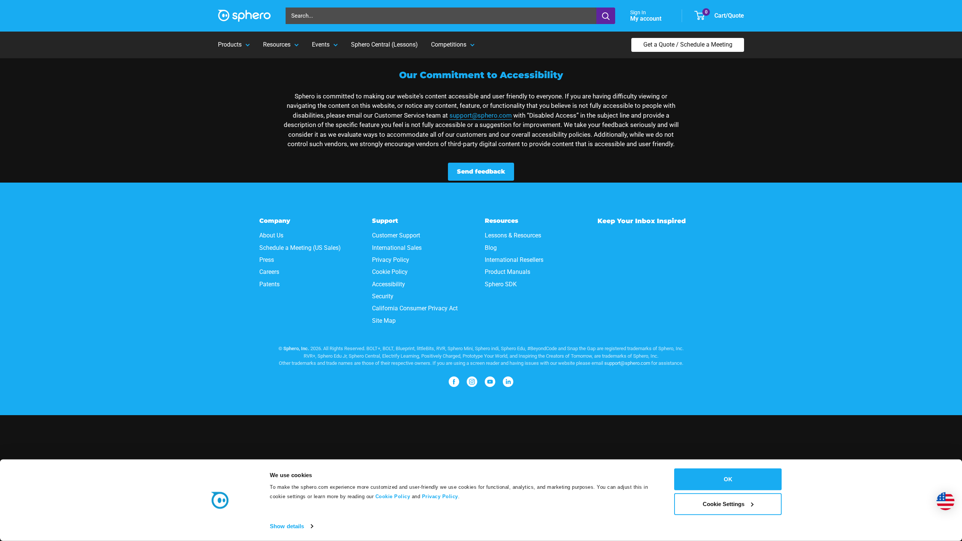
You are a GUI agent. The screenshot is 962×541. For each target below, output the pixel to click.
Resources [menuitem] (276, 44)
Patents (269, 284)
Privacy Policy (440, 496)
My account (646, 18)
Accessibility (388, 284)
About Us (271, 235)
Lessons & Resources (513, 235)
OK (728, 479)
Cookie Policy (392, 496)
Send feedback (481, 171)
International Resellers (514, 259)
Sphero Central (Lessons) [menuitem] (384, 44)
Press (266, 259)
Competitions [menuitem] (448, 44)
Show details (287, 526)
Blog (491, 247)
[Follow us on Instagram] (472, 381)
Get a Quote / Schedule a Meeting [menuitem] (687, 44)
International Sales (397, 247)
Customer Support (396, 235)
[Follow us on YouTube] (490, 381)
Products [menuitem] (230, 44)
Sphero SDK (501, 284)
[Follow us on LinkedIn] (508, 381)
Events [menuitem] (321, 44)
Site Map (384, 320)
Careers (269, 271)
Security (382, 296)
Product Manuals (507, 271)
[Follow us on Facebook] (454, 381)
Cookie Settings (723, 503)
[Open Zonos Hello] (945, 501)
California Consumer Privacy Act (415, 308)
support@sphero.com (480, 115)
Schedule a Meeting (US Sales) (300, 247)
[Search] (605, 16)
